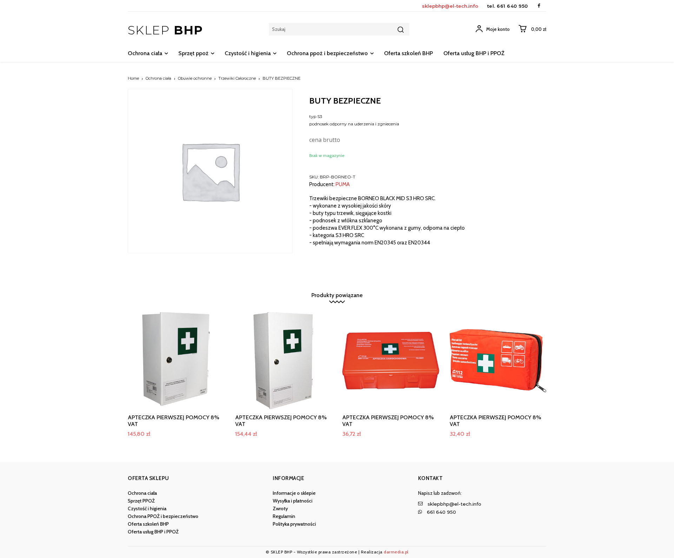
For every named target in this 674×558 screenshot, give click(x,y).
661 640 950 (512, 6)
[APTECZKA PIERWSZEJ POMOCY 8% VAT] (176, 360)
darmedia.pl (396, 551)
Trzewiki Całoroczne (237, 78)
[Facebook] (539, 6)
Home (133, 78)
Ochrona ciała (158, 78)
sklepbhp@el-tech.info (450, 6)
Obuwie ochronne (195, 78)
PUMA (343, 184)
